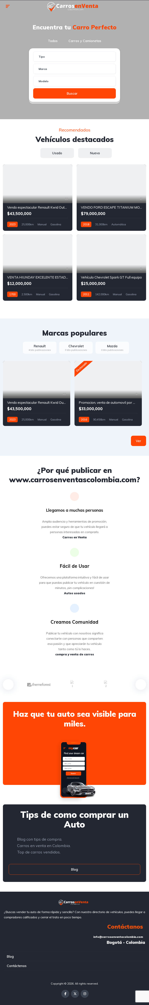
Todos (53, 41)
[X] (75, 994)
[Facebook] (65, 994)
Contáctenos (17, 966)
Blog (10, 956)
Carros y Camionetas (84, 41)
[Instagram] (85, 994)
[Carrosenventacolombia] (74, 7)
